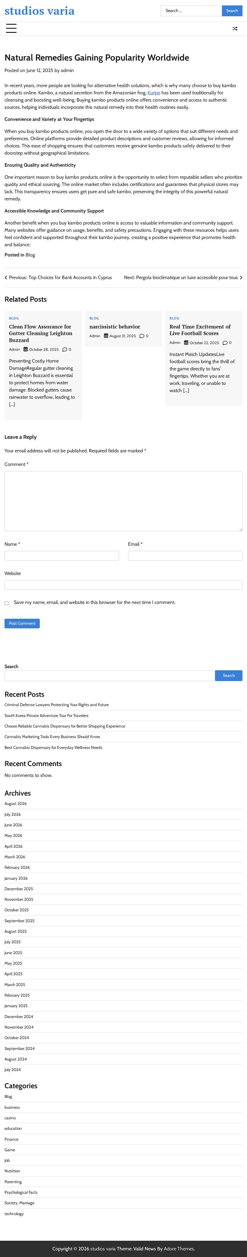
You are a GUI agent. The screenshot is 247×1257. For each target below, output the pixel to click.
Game (10, 1149)
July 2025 (12, 941)
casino (10, 1117)
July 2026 (13, 814)
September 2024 (20, 1048)
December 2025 (19, 888)
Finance (11, 1139)
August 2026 (16, 803)
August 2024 (16, 1059)
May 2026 (13, 835)
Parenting (13, 1181)
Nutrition (12, 1170)
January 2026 (16, 878)
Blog (30, 255)
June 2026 (13, 824)
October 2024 (17, 1037)
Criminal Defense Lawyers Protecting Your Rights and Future (57, 704)
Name (12, 544)
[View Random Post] (234, 28)
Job (7, 1160)
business (12, 1107)
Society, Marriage (19, 1202)
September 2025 (19, 920)
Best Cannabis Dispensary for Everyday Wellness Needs (53, 747)
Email (135, 544)
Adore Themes (179, 1249)
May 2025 (13, 963)
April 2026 (14, 846)
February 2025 (17, 995)
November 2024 (19, 1027)
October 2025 (17, 909)
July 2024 (13, 1069)
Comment (17, 464)
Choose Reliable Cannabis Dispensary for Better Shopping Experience (65, 726)
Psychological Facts (21, 1192)
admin (67, 70)
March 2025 (15, 984)
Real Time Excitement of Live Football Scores (200, 330)
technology (14, 1213)
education (13, 1128)
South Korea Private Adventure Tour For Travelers (47, 715)
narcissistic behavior (114, 326)
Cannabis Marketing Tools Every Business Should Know (52, 736)
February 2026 (17, 867)
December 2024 (19, 1016)
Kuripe (154, 93)
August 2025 (16, 931)
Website (13, 573)
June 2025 (13, 952)
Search (11, 666)
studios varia (40, 10)
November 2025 (19, 899)
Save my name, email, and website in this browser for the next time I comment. (94, 602)
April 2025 (13, 973)
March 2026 (15, 856)
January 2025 (16, 1005)
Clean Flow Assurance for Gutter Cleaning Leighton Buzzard (40, 333)
